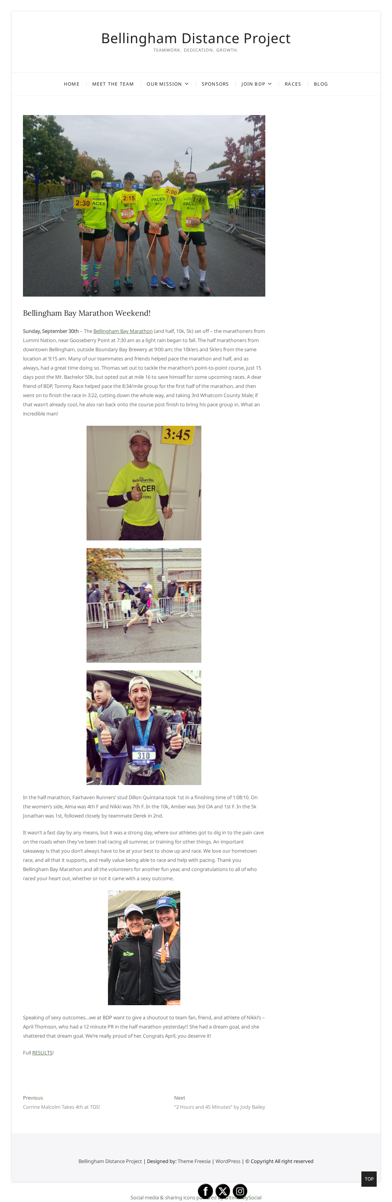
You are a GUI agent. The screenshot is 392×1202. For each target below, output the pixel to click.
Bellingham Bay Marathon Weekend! (86, 313)
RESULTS (42, 1052)
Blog (321, 84)
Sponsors (215, 84)
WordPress (228, 1161)
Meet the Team (113, 84)
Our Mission (164, 84)
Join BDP (253, 84)
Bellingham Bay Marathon (123, 331)
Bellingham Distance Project (196, 38)
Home (72, 84)
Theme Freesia (194, 1161)
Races (293, 84)
